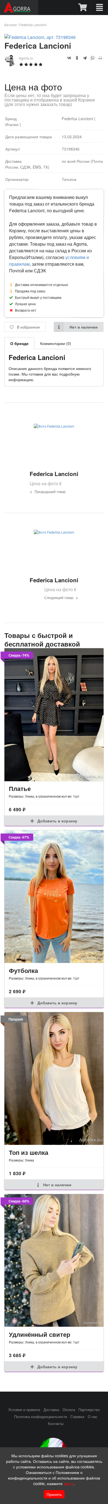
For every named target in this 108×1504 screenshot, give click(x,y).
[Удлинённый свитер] (54, 1260)
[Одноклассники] (77, 58)
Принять (54, 1494)
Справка (77, 1416)
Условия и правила (24, 1409)
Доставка (51, 1409)
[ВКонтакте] (69, 58)
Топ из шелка (28, 1152)
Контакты (55, 1423)
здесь (69, 1483)
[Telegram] (84, 58)
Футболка (23, 970)
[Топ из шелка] (54, 1078)
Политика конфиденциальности (40, 1416)
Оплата (69, 1409)
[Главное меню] (99, 7)
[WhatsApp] (92, 58)
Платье (20, 788)
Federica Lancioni (33, 24)
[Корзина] (82, 7)
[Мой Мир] (100, 58)
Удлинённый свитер (39, 1334)
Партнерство (89, 1409)
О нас (92, 1416)
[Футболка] (54, 896)
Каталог (10, 24)
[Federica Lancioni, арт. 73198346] (40, 37)
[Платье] (54, 714)
